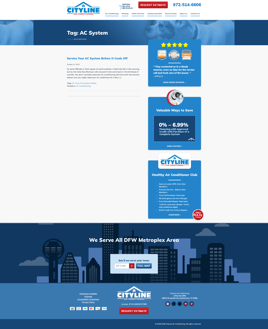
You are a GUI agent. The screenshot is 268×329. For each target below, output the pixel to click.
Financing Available (88, 293)
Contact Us (195, 13)
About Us (183, 13)
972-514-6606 (187, 4)
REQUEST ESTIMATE (153, 4)
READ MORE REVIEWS (173, 82)
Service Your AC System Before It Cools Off (97, 58)
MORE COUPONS (174, 146)
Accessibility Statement (88, 299)
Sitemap (88, 296)
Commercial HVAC (154, 13)
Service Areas (171, 13)
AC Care (75, 83)
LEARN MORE (174, 215)
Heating (125, 13)
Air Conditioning (112, 13)
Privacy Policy (88, 302)
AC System (85, 83)
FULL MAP (144, 265)
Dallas (93, 83)
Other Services (138, 13)
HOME (69, 39)
